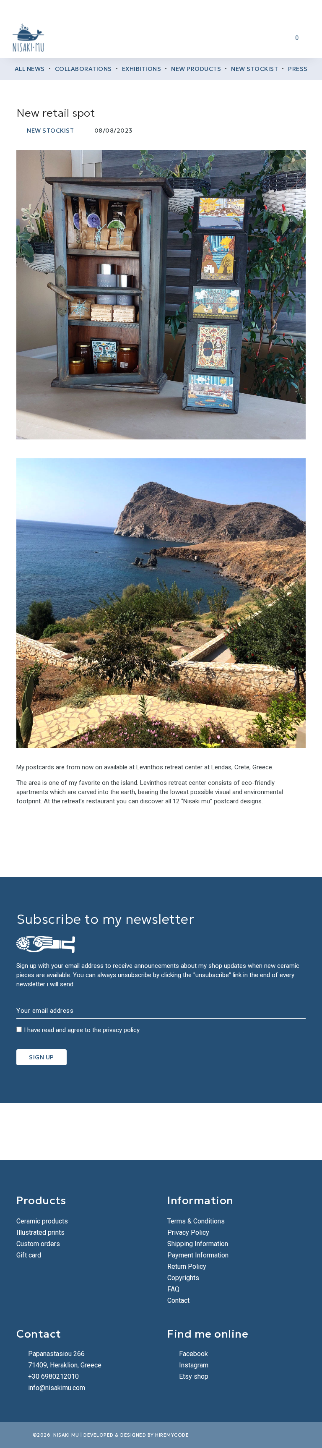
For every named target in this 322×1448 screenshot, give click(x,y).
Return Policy (186, 1266)
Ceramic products (42, 1221)
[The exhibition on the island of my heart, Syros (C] (134, 1131)
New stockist (254, 69)
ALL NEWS (30, 69)
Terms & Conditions (196, 1221)
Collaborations (83, 69)
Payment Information (198, 1255)
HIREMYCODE (172, 1435)
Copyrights (183, 1278)
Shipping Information (197, 1244)
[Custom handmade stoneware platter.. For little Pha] (295, 1131)
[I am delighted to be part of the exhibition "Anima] (80, 1131)
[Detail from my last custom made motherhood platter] (188, 1131)
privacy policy (121, 1030)
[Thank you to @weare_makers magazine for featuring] (27, 1131)
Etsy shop (193, 1376)
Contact (178, 1300)
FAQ (173, 1289)
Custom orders (38, 1244)
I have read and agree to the (82, 1030)
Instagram (193, 1365)
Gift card (28, 1255)
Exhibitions (141, 69)
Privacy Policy (188, 1232)
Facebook (193, 1354)
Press (298, 69)
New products (196, 69)
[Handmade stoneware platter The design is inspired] (241, 1131)
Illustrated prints (40, 1232)
